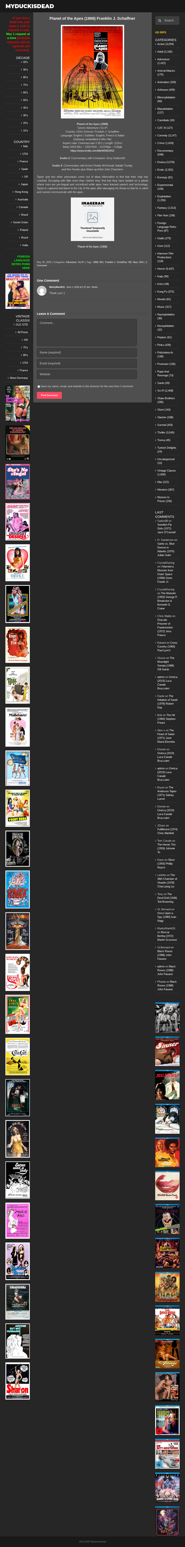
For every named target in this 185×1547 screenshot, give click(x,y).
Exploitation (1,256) (164, 198)
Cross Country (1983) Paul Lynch (167, 646)
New (135, 262)
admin (161, 676)
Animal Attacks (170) (166, 72)
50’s (25, 100)
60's (102, 262)
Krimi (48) (163, 283)
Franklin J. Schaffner (116, 262)
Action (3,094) (165, 44)
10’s (25, 130)
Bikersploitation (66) (166, 99)
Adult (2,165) (164, 51)
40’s (25, 107)
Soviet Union (20, 222)
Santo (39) (163, 382)
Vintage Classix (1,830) (166, 472)
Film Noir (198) (166, 215)
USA (141, 262)
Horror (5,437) (165, 268)
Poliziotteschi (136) (165, 354)
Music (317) (164, 306)
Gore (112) (163, 245)
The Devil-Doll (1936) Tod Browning (167, 897)
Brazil (24, 214)
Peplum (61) (164, 337)
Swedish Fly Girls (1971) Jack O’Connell (166, 528)
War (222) (163, 482)
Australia (23, 199)
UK (26, 176)
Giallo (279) (164, 238)
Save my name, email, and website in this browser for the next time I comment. (87, 386)
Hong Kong (21, 191)
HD (130, 262)
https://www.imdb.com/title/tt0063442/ (92, 150)
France (24, 161)
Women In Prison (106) (164, 499)
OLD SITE (22, 324)
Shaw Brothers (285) (166, 400)
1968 (95, 262)
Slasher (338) (165, 417)
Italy (25, 146)
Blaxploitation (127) (165, 110)
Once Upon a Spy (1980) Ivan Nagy (166, 917)
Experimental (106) (165, 186)
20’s (25, 122)
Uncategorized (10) (166, 461)
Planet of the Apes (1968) (92, 246)
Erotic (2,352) (165, 169)
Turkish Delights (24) (166, 449)
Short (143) (164, 409)
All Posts (23, 332)
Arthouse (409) (166, 89)
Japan (24, 184)
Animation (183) (166, 82)
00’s (25, 61)
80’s (25, 77)
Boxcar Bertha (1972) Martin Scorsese (167, 936)
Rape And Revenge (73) (165, 373)
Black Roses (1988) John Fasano (165, 955)
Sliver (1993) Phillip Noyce (166, 863)
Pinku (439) (164, 344)
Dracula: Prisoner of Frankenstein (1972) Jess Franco (165, 627)
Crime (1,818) (165, 143)
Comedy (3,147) (167, 135)
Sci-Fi (81, 262)
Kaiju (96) (163, 276)
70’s (25, 84)
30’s (25, 115)
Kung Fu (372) (165, 291)
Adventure (71, 262)
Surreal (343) (165, 424)
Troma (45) (163, 440)
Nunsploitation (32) (165, 327)
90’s (25, 69)
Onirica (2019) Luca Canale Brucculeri (165, 757)
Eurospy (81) (165, 177)
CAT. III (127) (165, 127)
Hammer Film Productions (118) (165, 257)
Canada (23, 207)
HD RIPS (160, 32)
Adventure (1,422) (163, 61)
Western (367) (165, 489)
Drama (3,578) (166, 162)
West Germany (19, 377)
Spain (24, 168)
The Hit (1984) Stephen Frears (166, 718)
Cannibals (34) (166, 120)
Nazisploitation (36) (166, 316)
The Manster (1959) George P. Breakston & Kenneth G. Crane (167, 601)
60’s (25, 92)
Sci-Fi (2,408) (165, 390)
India (25, 245)
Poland (24, 229)
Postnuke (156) (166, 363)
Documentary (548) (165, 152)
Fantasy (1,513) (166, 207)
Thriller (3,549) (165, 432)
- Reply (94, 287)
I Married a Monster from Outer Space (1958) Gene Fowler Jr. (165, 574)
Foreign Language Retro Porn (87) (166, 226)
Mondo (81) (164, 299)
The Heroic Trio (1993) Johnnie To (166, 848)
